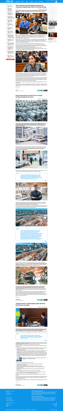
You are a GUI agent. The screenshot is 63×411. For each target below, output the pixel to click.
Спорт (36, 1)
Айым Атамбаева (18, 299)
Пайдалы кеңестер (34, 409)
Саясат (27, 1)
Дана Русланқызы (18, 384)
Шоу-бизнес (41, 1)
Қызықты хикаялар (28, 409)
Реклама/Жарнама (9, 399)
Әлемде (31, 1)
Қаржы (22, 1)
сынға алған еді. (18, 380)
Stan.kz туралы (8, 397)
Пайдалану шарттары (10, 400)
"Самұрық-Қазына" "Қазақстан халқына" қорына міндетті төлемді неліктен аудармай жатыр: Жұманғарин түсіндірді (34, 358)
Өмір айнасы (18, 1)
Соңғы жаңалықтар (10, 59)
